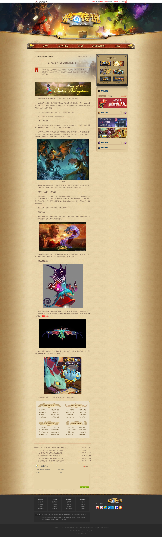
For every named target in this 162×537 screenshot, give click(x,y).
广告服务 (72, 527)
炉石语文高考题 (43, 434)
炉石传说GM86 (54, 519)
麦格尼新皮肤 (82, 410)
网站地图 (66, 527)
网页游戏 (121, 1)
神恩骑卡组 (82, 427)
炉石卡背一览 (55, 427)
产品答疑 (106, 527)
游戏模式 (54, 506)
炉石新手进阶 (82, 414)
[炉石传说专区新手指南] (63, 46)
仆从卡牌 (83, 506)
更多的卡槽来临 (43, 429)
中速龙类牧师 (70, 432)
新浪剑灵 (83, 517)
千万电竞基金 (55, 429)
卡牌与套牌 (55, 502)
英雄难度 (69, 502)
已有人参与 (85, 466)
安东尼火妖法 (70, 427)
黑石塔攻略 (42, 417)
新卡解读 (69, 506)
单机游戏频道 (49, 517)
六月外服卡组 (70, 417)
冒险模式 (68, 499)
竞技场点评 (54, 412)
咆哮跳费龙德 (82, 429)
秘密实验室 (42, 412)
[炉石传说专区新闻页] (81, 46)
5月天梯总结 (42, 427)
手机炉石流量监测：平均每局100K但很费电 (50, 458)
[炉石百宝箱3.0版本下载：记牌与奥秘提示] (112, 127)
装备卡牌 (83, 504)
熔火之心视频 (55, 414)
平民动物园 (82, 434)
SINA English (94, 527)
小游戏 (110, 1)
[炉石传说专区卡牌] (118, 46)
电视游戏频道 (57, 517)
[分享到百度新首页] (116, 507)
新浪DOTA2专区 (76, 517)
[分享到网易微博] (101, 507)
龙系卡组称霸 (55, 417)
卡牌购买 (83, 508)
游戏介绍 (40, 502)
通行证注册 (100, 527)
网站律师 (88, 527)
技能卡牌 (83, 502)
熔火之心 (41, 414)
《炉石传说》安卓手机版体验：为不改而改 (50, 450)
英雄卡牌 (83, 499)
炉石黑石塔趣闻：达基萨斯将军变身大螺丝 (53, 447)
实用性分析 (42, 410)
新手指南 (40, 499)
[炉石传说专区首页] (81, 17)
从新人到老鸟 (55, 432)
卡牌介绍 (54, 499)
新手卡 (97, 1)
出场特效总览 (70, 412)
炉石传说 (51, 56)
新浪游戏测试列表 (58, 515)
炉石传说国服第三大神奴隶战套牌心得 (49, 455)
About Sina (61, 527)
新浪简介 (55, 527)
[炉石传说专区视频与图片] (99, 46)
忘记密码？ (60, 472)
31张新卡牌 (69, 414)
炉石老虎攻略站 (46, 519)
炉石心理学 (82, 417)
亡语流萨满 (69, 508)
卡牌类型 (54, 504)
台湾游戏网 (50, 515)
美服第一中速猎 (71, 429)
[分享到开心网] (120, 507)
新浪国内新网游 (76, 515)
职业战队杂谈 (55, 434)
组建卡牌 (54, 508)
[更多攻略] (125, 112)
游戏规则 (40, 506)
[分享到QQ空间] (105, 507)
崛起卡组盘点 (55, 410)
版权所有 (83, 533)
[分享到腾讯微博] (112, 507)
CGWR (82, 515)
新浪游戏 (38, 56)
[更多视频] (125, 143)
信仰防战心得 (82, 432)
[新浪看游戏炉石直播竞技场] (112, 107)
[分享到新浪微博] (97, 507)
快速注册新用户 (62, 469)
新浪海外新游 (67, 515)
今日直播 (102, 96)
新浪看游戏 (124, 96)
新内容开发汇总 (43, 432)
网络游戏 (45, 56)
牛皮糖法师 (69, 434)
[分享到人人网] (109, 507)
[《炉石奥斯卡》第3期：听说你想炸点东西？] (112, 137)
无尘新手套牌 (82, 412)
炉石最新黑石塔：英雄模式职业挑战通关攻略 (51, 461)
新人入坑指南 (70, 410)
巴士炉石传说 (62, 519)
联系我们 (77, 527)
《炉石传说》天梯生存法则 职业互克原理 (50, 453)
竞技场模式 (41, 508)
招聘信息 (82, 527)
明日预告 (110, 96)
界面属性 (40, 504)
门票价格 (69, 504)
